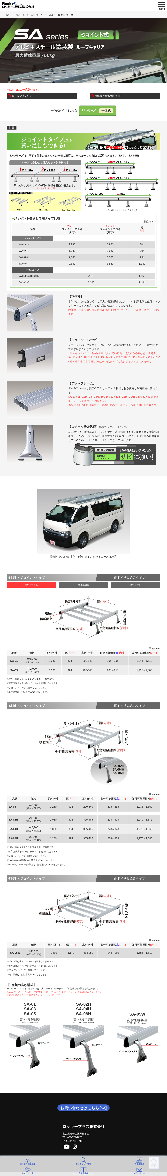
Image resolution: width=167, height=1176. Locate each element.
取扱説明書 (83, 585)
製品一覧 (20, 15)
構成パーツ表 (31, 585)
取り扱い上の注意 (22, 95)
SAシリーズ (36, 15)
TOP (8, 15)
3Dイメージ (135, 585)
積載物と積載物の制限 (108, 95)
